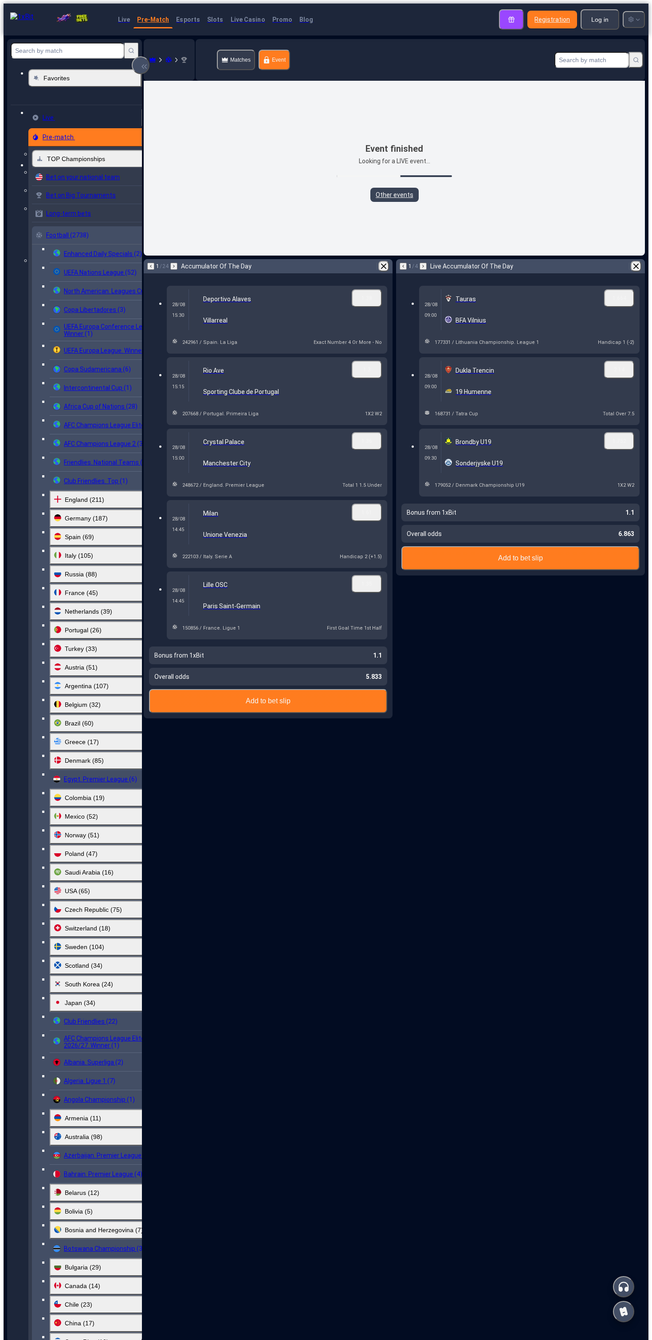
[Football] (168, 60)
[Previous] (150, 266)
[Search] (131, 51)
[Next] (173, 266)
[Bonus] (511, 19)
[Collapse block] (140, 65)
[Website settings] (634, 19)
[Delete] (383, 266)
